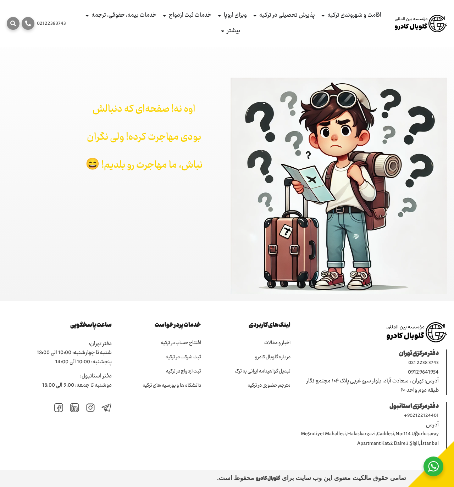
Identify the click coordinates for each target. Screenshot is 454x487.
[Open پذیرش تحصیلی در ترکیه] (255, 16)
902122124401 (423, 415)
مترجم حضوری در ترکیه (269, 385)
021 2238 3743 (423, 363)
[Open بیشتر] (222, 31)
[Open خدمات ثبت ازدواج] (164, 16)
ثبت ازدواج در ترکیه (183, 371)
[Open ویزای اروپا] (219, 16)
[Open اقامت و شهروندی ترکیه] (323, 16)
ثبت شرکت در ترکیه (183, 357)
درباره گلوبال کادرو (272, 357)
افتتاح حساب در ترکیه (181, 343)
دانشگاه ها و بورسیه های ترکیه (172, 385)
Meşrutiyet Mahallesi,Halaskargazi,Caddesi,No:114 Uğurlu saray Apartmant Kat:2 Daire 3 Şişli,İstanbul (370, 439)
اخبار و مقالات (277, 343)
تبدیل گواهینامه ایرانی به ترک (262, 371)
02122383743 (51, 23)
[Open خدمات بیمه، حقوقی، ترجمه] (87, 16)
